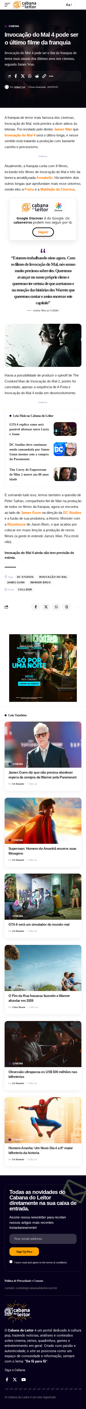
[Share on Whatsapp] (30, 76)
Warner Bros (40, 582)
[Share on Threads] (66, 607)
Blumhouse (16, 524)
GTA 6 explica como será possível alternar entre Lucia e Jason (29, 429)
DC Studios (72, 513)
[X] (15, 1379)
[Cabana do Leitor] (24, 5)
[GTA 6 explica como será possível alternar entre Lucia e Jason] (65, 429)
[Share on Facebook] (15, 76)
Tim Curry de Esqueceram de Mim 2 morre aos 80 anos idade (29, 474)
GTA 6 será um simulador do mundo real (38, 924)
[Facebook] (7, 1379)
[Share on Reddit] (37, 76)
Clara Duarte (18, 1007)
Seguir (43, 232)
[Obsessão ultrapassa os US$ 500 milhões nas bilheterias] (43, 1044)
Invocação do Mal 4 (20, 135)
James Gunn (31, 513)
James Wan (63, 129)
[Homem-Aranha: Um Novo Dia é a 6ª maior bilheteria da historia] (43, 1120)
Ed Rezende (18, 784)
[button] (8, 5)
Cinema (14, 26)
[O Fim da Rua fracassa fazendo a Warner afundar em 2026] (43, 968)
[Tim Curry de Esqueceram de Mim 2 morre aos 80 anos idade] (65, 474)
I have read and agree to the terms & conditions (40, 1262)
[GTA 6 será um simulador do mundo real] (43, 897)
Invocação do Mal (53, 577)
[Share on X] (22, 76)
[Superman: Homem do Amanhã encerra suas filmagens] (43, 821)
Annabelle (44, 178)
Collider (25, 589)
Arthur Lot (19, 87)
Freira (29, 189)
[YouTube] (23, 1379)
